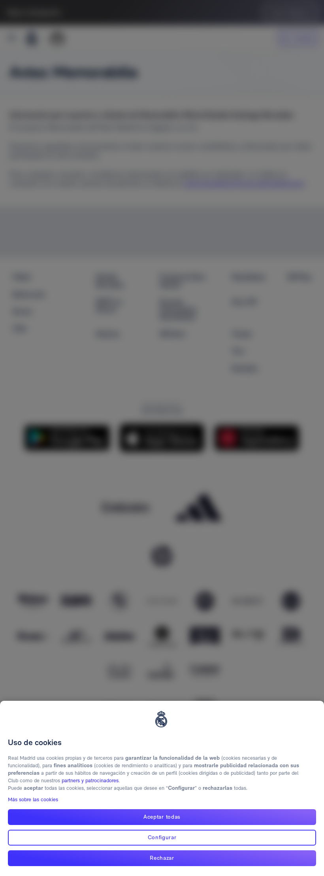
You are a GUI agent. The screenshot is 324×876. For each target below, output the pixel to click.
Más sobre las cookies (33, 799)
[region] (162, 788)
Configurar (162, 837)
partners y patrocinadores (90, 780)
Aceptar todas (162, 817)
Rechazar (162, 858)
